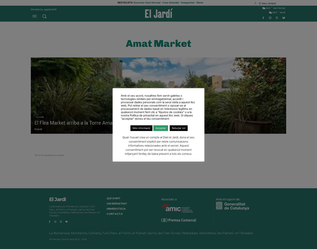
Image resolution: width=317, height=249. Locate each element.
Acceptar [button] (161, 128)
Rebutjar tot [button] (178, 128)
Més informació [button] (141, 128)
